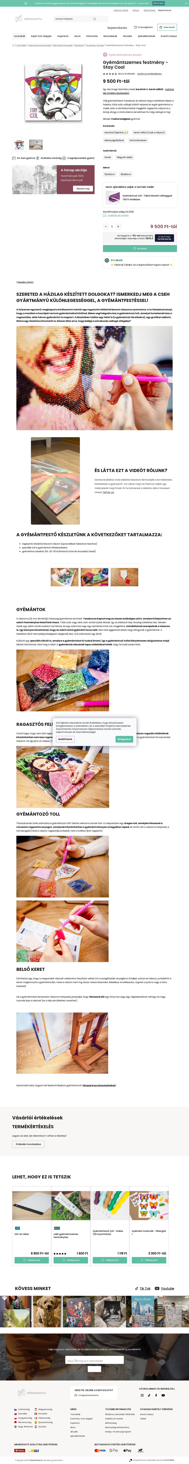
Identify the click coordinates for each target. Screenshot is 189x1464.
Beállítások (65, 739)
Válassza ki (33, 1260)
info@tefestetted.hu (88, 1395)
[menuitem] (19, 36)
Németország (24, 1422)
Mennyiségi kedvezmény (117, 1427)
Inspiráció (75, 1423)
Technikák (75, 1414)
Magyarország (45, 1409)
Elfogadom (124, 739)
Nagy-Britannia (25, 1426)
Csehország (24, 1409)
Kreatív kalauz (147, 1414)
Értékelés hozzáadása (28, 1144)
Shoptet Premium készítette (144, 1460)
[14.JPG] (64, 572)
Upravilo (165, 1460)
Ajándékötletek (77, 1436)
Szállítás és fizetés (118, 215)
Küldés (94, 1369)
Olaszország (44, 1418)
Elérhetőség (149, 10)
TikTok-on (108, 492)
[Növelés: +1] (118, 226)
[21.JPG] (94, 572)
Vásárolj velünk (121, 10)
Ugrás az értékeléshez (149, 73)
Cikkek (143, 1418)
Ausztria (42, 1426)
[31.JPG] (124, 572)
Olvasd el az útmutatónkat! (99, 1085)
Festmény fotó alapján (81, 1418)
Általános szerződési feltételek (120, 1414)
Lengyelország (25, 1418)
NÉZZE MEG (158, 3)
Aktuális (74, 1431)
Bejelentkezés (117, 28)
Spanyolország (45, 1422)
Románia (42, 1413)
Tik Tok (145, 1288)
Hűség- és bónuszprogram (118, 1431)
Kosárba (142, 248)
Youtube (167, 1288)
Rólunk (136, 10)
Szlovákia (22, 1413)
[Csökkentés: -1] (106, 226)
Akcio (73, 1427)
